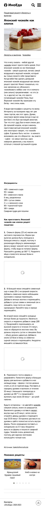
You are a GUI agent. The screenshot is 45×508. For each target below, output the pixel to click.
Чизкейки (26, 55)
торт (18, 122)
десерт (34, 410)
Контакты (8, 502)
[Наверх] (38, 502)
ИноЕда (15, 5)
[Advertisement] (22, 163)
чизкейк (7, 65)
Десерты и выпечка (12, 55)
